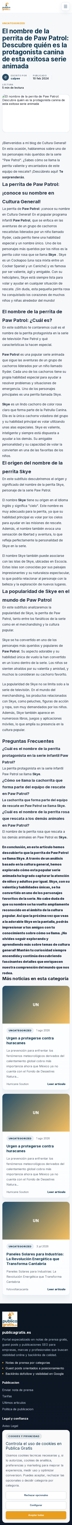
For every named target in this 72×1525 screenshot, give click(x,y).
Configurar (36, 1505)
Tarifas (7, 1396)
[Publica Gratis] (6, 6)
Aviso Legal (10, 1426)
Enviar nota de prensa (17, 1390)
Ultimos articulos (14, 1402)
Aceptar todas (36, 1515)
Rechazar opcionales (36, 1495)
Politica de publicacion (17, 1409)
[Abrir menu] (65, 6)
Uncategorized (13, 23)
